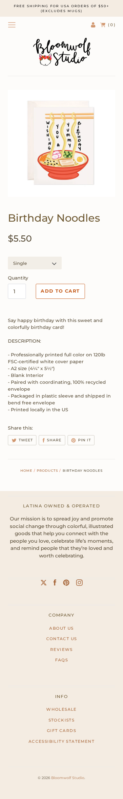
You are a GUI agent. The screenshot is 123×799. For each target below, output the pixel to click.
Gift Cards (61, 730)
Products (47, 470)
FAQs (61, 659)
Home (26, 470)
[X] (43, 583)
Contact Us (61, 638)
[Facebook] (54, 583)
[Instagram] (79, 583)
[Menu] (12, 25)
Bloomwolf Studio (67, 777)
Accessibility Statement (61, 741)
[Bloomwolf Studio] (61, 52)
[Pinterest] (66, 583)
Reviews (61, 649)
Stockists (62, 720)
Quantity (18, 278)
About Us (61, 628)
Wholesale (61, 709)
